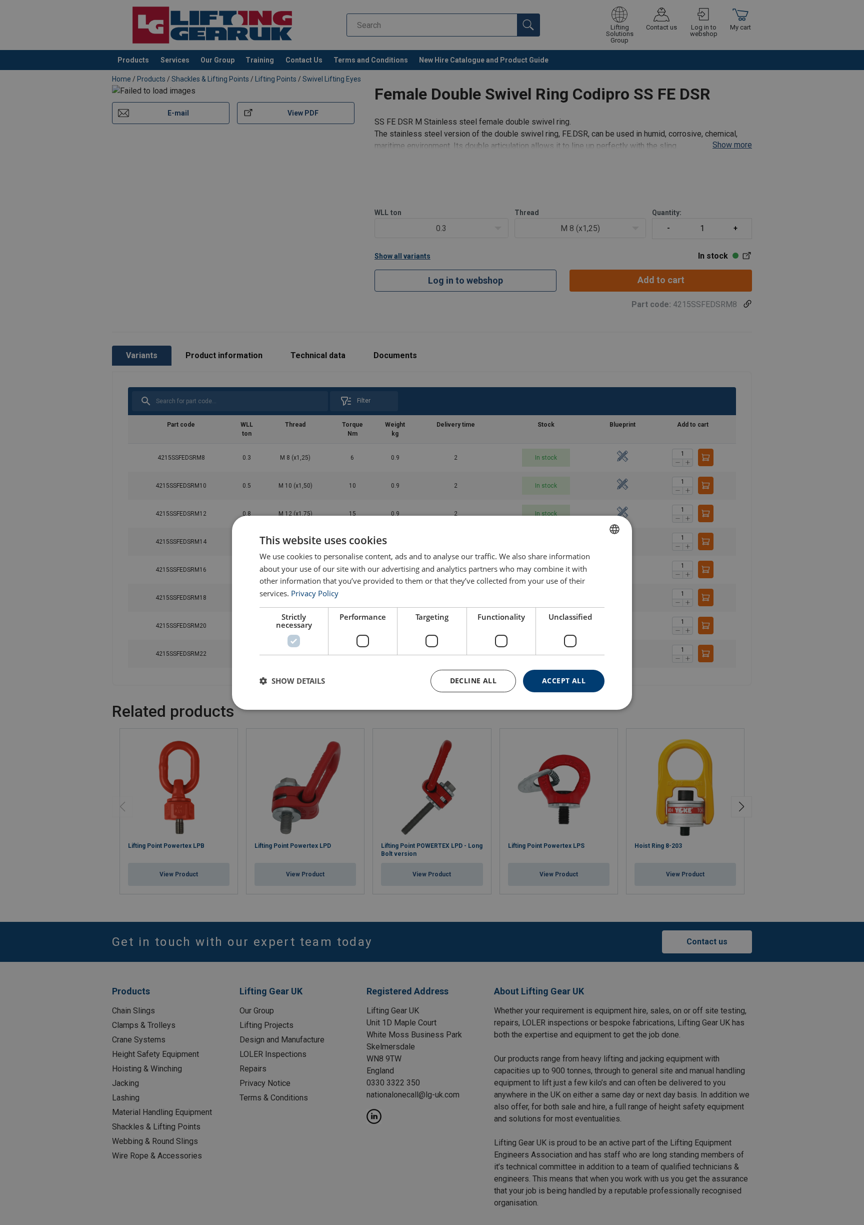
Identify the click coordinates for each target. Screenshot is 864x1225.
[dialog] (432, 612)
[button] (292, 680)
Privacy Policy (314, 593)
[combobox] (615, 529)
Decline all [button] (473, 680)
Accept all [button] (564, 680)
